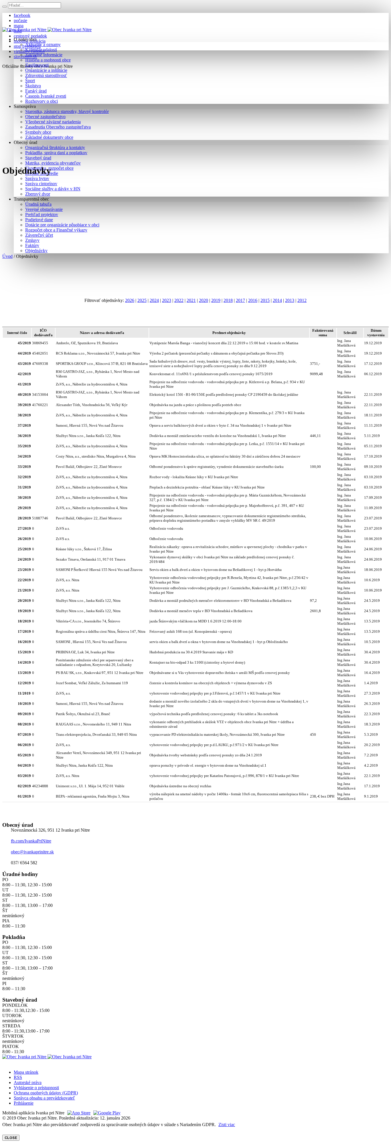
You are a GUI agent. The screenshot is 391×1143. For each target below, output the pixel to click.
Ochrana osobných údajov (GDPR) (46, 1092)
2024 (154, 300)
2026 (129, 300)
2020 (203, 300)
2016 (252, 300)
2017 (240, 300)
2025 (142, 300)
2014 (277, 300)
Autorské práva (28, 1082)
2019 (215, 300)
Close (11, 1138)
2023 (166, 300)
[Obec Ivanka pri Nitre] (47, 29)
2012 (302, 300)
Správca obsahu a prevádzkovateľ (44, 1097)
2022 (178, 300)
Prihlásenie (23, 1103)
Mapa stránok (26, 1072)
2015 (265, 300)
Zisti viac (226, 1124)
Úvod (7, 256)
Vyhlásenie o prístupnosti (36, 1087)
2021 (191, 300)
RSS (18, 1077)
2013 (289, 300)
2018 (228, 300)
